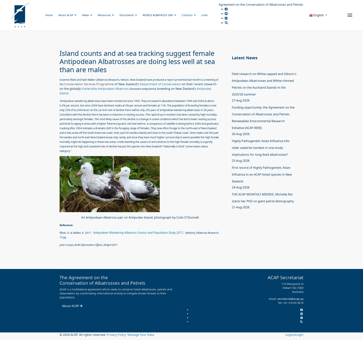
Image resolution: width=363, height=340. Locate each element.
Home (49, 15)
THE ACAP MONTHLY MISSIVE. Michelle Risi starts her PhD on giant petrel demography (263, 197)
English (319, 15)
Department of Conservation (160, 84)
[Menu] (349, 15)
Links (204, 15)
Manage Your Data (140, 335)
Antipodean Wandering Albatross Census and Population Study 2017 (138, 233)
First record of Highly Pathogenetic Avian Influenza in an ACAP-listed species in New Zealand (262, 174)
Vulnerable (89, 89)
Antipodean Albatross (114, 89)
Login (299, 335)
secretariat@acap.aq (290, 299)
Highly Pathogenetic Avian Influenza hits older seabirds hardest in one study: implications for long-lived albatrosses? (260, 148)
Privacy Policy (117, 335)
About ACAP (65, 15)
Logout (290, 335)
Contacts (187, 15)
